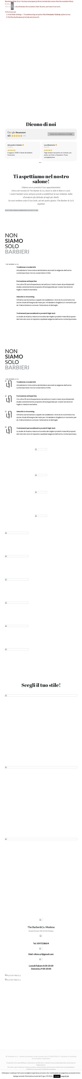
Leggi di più (65, 1076)
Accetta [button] (57, 1076)
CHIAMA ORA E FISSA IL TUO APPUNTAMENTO (21, 210)
